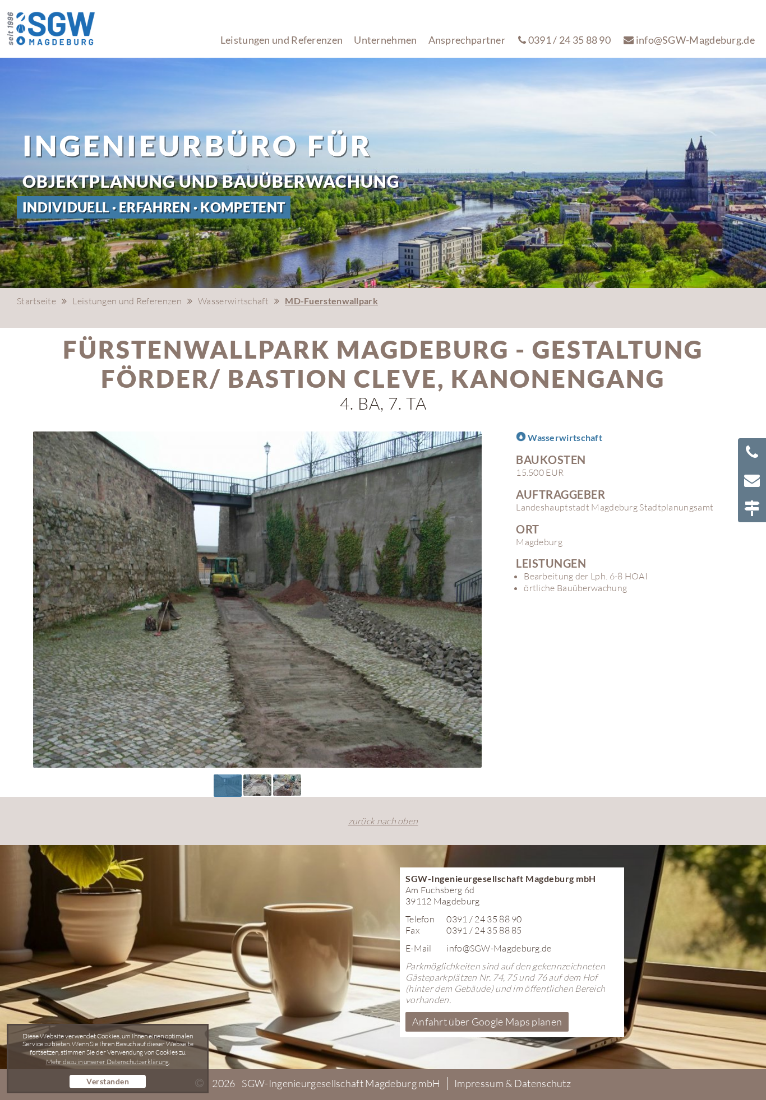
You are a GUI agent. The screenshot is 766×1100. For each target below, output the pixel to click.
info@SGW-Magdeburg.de (694, 40)
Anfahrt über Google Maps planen (487, 1021)
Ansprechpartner (467, 40)
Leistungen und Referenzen (281, 40)
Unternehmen (385, 40)
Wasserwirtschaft (233, 301)
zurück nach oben (383, 821)
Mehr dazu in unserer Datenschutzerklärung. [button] (108, 1062)
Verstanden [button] (107, 1081)
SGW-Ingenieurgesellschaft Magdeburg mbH (341, 1083)
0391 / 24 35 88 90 (568, 40)
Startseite (36, 301)
